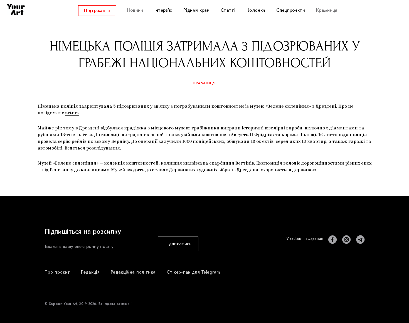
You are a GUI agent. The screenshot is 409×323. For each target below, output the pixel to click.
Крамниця (204, 83)
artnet (72, 113)
